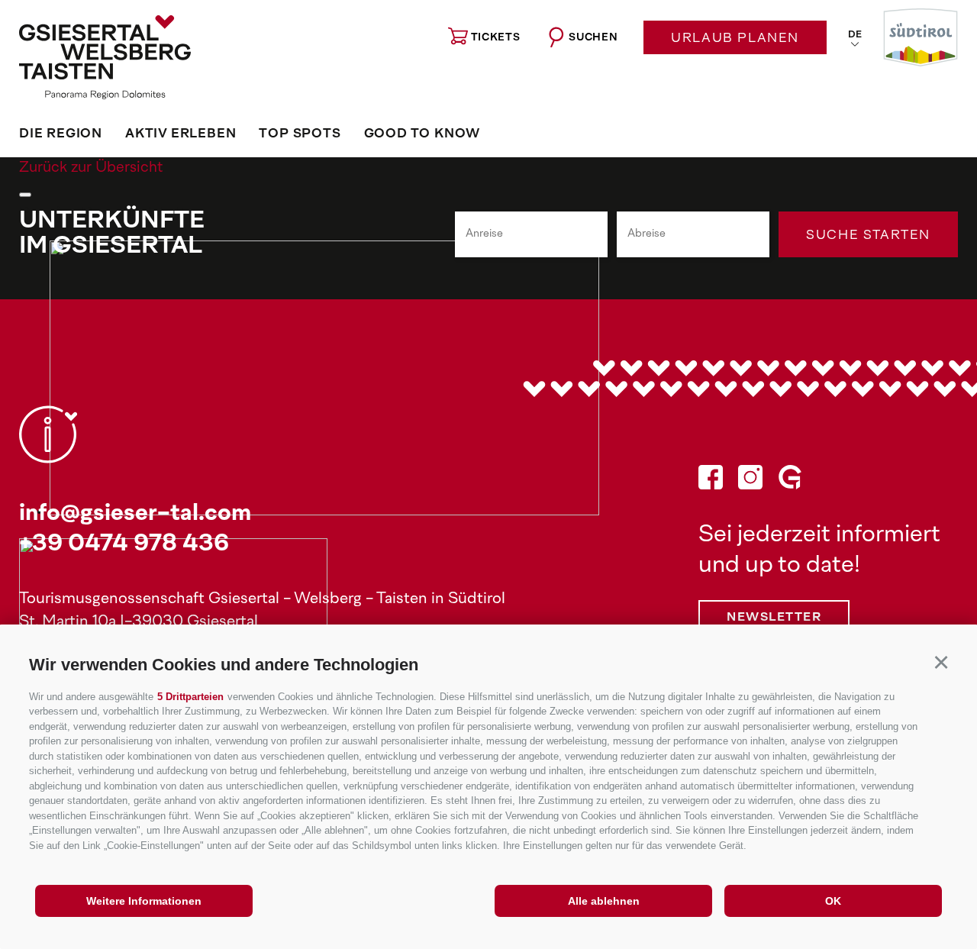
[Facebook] (710, 481)
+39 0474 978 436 (124, 545)
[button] (940, 662)
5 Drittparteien (190, 696)
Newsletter (774, 618)
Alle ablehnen (604, 901)
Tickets (496, 38)
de (855, 35)
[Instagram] (750, 481)
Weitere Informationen (144, 901)
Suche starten (868, 236)
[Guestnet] (790, 481)
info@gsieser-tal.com (135, 514)
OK (833, 901)
